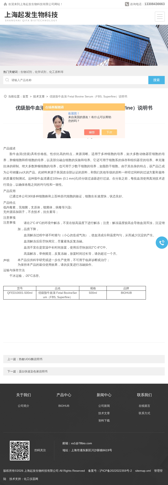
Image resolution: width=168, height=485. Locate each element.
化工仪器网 (31, 478)
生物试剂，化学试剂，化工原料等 (42, 71)
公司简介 (23, 405)
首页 (25, 96)
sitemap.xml (143, 470)
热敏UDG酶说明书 (30, 359)
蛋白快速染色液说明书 (33, 371)
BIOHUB (63, 405)
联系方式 (144, 413)
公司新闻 (104, 405)
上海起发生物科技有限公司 (37, 4)
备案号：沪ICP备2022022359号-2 (110, 470)
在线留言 (144, 405)
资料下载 (104, 420)
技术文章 (39, 96)
